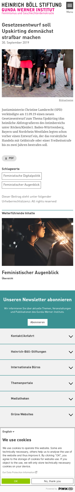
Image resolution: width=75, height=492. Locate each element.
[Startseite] (32, 8)
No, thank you (52, 481)
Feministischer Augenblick (21, 184)
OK (16, 481)
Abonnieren (37, 322)
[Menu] (69, 5)
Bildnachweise (66, 100)
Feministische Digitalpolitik (21, 175)
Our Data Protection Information (18, 472)
